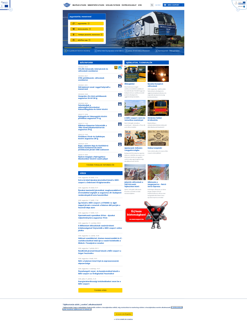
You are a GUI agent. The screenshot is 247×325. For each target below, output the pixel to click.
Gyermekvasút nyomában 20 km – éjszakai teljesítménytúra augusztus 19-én (96, 216)
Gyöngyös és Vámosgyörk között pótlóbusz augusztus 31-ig (92, 117)
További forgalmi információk (100, 165)
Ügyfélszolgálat (129, 5)
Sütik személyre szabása (124, 319)
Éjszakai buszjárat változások (155, 85)
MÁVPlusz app (83, 40)
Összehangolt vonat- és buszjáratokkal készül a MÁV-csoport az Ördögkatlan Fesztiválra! (99, 272)
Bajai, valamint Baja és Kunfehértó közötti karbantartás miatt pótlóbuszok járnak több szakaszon (93, 147)
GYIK (140, 5)
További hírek (100, 290)
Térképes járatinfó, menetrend (89, 35)
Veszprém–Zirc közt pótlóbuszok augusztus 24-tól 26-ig (92, 97)
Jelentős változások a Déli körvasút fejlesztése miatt (133, 184)
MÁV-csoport (174, 5)
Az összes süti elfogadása (123, 314)
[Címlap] (66, 5)
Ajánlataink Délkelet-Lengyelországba (133, 149)
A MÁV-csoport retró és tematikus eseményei (134, 119)
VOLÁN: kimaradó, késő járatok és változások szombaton (93, 70)
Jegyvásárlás (82, 23)
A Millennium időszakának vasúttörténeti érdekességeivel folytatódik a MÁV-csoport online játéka (100, 228)
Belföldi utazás (79, 5)
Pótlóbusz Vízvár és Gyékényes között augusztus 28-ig (91, 137)
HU (156, 5)
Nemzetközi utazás (96, 5)
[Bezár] (11, 9)
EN (159, 5)
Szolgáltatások (113, 5)
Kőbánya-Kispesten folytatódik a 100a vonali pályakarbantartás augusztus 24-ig (92, 127)
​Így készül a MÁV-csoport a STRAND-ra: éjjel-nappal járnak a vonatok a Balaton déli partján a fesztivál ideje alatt (99, 205)
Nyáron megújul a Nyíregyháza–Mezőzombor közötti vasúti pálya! (93, 158)
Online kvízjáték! (155, 148)
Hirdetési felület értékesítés (155, 119)
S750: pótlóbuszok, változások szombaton (91, 79)
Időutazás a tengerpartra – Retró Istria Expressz (157, 184)
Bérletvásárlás (83, 29)
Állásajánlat (129, 84)
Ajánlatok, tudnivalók (139, 62)
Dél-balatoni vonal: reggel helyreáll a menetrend (94, 88)
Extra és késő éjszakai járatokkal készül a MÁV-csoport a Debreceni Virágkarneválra (98, 181)
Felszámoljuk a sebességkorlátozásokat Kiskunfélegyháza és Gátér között (93, 107)
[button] (152, 5)
